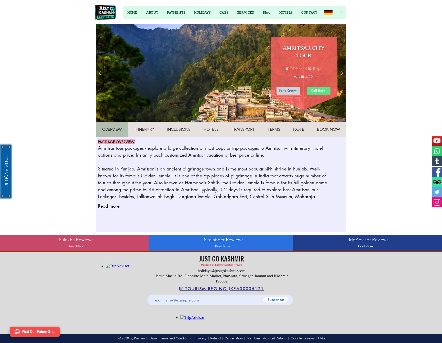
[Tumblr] (437, 161)
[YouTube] (437, 141)
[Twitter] (437, 192)
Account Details (274, 338)
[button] (176, 12)
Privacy (201, 338)
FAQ (321, 338)
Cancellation (234, 338)
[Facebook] (437, 172)
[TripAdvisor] (437, 182)
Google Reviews (302, 338)
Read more (108, 206)
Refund (216, 338)
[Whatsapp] (437, 151)
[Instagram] (437, 202)
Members (254, 338)
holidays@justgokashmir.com (221, 271)
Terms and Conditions (176, 338)
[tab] (112, 129)
